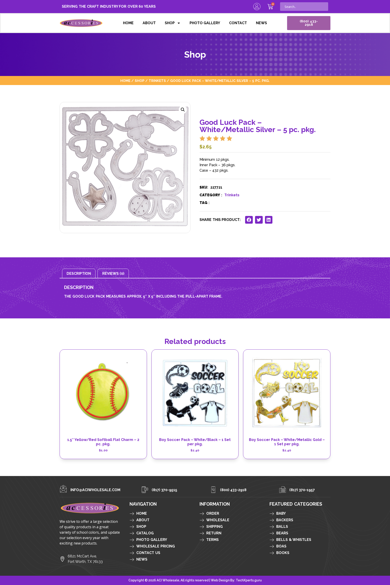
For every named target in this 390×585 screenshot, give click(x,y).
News (261, 23)
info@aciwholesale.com (95, 490)
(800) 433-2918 (233, 490)
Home (128, 23)
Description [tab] (79, 273)
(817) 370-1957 (302, 490)
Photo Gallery (205, 23)
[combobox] (304, 6)
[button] (183, 110)
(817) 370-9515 (164, 490)
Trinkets (157, 81)
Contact (238, 23)
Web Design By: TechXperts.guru (236, 580)
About (149, 23)
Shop (170, 23)
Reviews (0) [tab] (113, 273)
